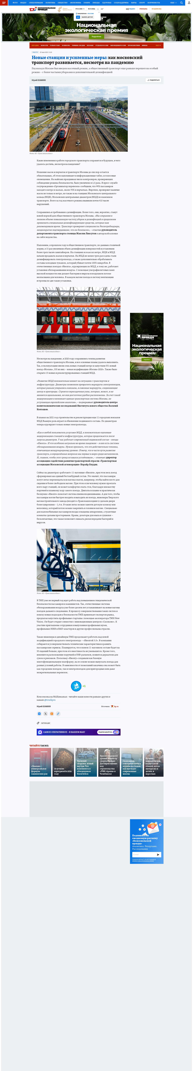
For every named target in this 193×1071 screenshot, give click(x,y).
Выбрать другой (87, 17)
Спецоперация (36, 3)
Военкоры (66, 45)
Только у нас (55, 45)
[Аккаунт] (189, 3)
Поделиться (154, 80)
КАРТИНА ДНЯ (45, 723)
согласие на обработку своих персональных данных (144, 860)
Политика (50, 3)
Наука (133, 3)
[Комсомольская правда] (42, 9)
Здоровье (106, 3)
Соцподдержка (121, 3)
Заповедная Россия (118, 45)
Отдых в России (101, 45)
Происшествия (134, 45)
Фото (15, 3)
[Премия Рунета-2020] (63, 9)
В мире (87, 3)
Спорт (142, 3)
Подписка (156, 9)
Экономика (75, 3)
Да (78, 17)
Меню (4, 3)
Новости (44, 45)
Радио (132, 9)
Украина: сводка (78, 45)
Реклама (143, 9)
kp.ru (116, 706)
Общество (62, 3)
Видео (23, 3)
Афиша (144, 45)
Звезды (96, 3)
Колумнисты (154, 3)
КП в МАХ (90, 45)
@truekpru (50, 700)
